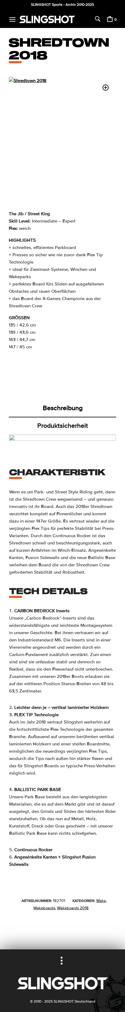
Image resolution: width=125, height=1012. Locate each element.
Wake (101, 900)
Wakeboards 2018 (73, 908)
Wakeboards (44, 908)
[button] (106, 87)
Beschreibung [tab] (63, 408)
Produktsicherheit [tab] (62, 426)
